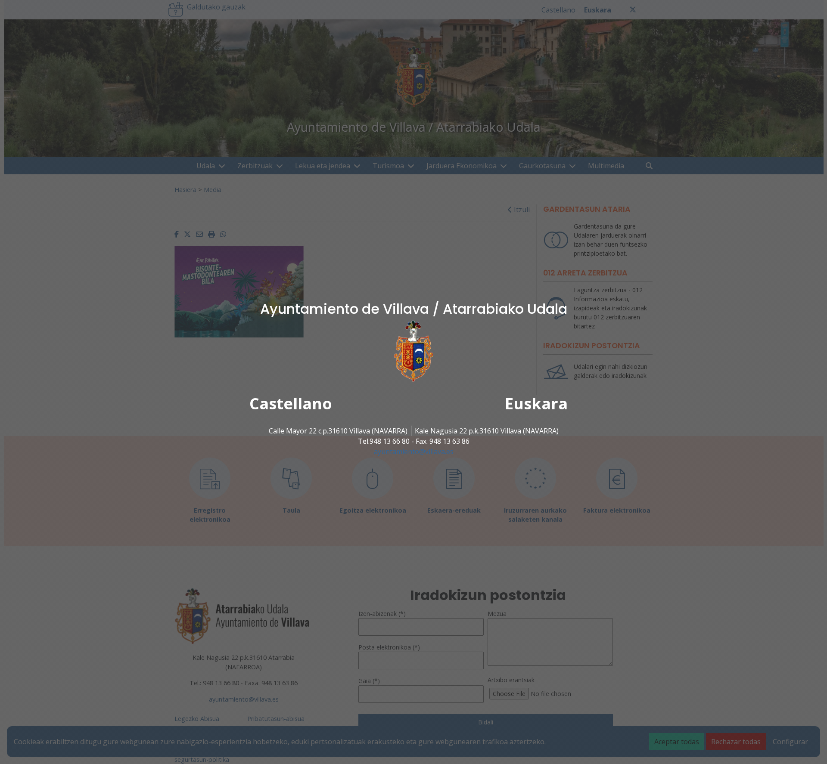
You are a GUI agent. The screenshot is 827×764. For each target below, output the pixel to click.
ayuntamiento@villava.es (414, 451)
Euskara (536, 403)
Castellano (290, 403)
